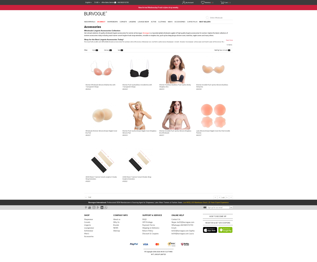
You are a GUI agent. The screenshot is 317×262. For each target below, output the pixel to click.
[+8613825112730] (105, 207)
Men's (170, 22)
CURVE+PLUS (192, 22)
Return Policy (147, 231)
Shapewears (112, 22)
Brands (116, 225)
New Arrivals (89, 22)
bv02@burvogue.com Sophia (183, 231)
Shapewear (88, 220)
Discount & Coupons (150, 234)
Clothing (162, 22)
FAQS (144, 220)
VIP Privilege (147, 222)
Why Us (116, 222)
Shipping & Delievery (150, 228)
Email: (174, 228)
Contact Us (176, 220)
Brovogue (146, 33)
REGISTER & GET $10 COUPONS (217, 223)
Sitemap (116, 231)
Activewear (88, 231)
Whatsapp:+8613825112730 (182, 225)
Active (153, 22)
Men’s (86, 234)
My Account (190, 2)
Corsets (123, 22)
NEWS (115, 228)
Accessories (179, 22)
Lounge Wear (143, 22)
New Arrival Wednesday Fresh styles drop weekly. (158, 8)
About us (116, 220)
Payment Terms (148, 225)
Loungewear (89, 228)
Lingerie (132, 22)
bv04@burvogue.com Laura (183, 234)
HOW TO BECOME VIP (217, 216)
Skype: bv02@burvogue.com (183, 222)
